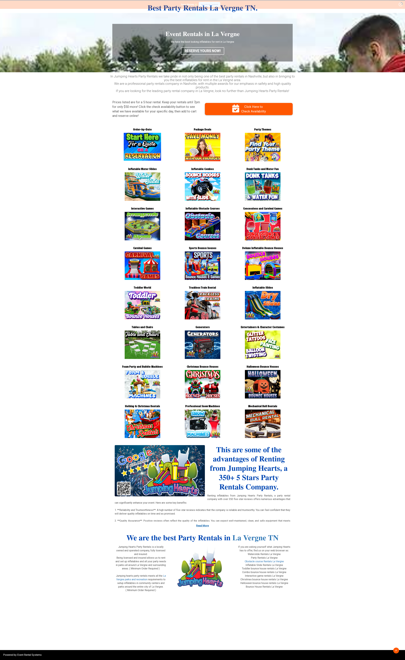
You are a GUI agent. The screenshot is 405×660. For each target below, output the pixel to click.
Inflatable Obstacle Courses (203, 208)
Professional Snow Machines (202, 406)
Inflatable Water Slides (142, 169)
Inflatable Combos (202, 169)
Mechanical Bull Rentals (262, 406)
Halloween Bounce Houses (263, 366)
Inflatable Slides (262, 287)
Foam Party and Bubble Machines (142, 366)
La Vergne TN (255, 537)
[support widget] (396, 650)
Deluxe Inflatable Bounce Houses (262, 248)
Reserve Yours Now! (202, 51)
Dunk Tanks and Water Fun (262, 169)
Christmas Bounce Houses (202, 366)
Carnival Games (142, 248)
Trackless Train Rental (202, 287)
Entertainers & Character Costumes (262, 327)
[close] (400, 4)
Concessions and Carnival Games (262, 208)
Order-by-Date (142, 129)
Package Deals (202, 129)
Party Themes (262, 129)
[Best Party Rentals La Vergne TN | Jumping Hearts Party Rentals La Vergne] (160, 471)
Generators (203, 327)
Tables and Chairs (142, 327)
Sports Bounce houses (202, 248)
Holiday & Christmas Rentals (142, 406)
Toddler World (142, 287)
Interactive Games (142, 208)
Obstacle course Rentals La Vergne (264, 561)
